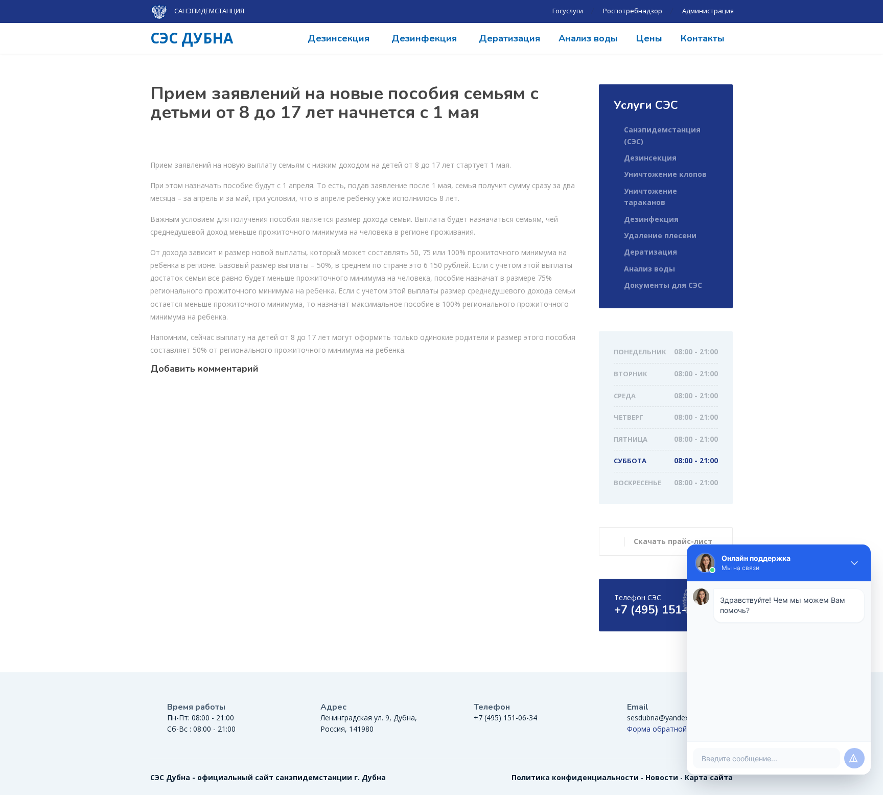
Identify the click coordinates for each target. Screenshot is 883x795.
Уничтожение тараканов (650, 196)
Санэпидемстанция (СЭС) (662, 135)
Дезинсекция (338, 38)
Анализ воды (588, 38)
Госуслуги (567, 10)
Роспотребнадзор (632, 10)
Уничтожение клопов (665, 174)
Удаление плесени (660, 235)
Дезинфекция (424, 38)
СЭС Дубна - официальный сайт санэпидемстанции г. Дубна (268, 777)
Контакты (703, 38)
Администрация (708, 10)
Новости (661, 777)
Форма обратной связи (667, 729)
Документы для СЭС (663, 285)
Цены (649, 38)
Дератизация (509, 38)
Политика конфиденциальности (575, 777)
